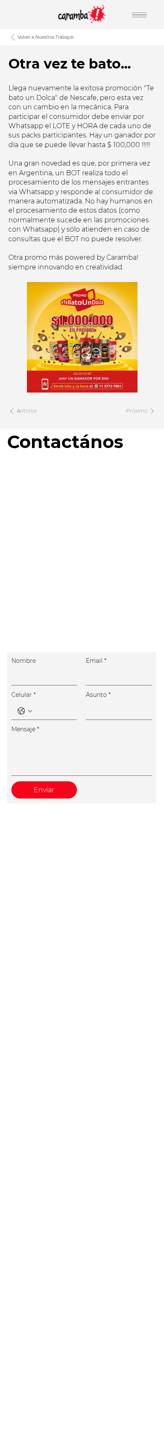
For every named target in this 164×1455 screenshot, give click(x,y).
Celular (23, 695)
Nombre (23, 660)
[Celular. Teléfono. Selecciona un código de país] (24, 711)
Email (96, 660)
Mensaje (25, 729)
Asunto (98, 695)
